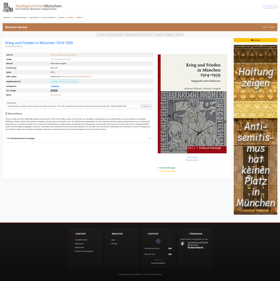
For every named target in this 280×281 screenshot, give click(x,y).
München (7, 17)
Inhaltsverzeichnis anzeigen (22, 138)
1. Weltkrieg (55, 86)
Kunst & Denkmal (48, 17)
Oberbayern (57, 95)
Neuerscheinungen (167, 168)
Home (265, 27)
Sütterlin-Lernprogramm (84, 251)
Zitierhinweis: (11, 103)
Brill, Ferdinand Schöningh (61, 59)
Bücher (70, 17)
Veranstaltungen (20, 17)
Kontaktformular (81, 240)
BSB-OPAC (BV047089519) (81, 76)
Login (113, 240)
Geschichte (34, 17)
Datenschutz (79, 247)
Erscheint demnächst (168, 171)
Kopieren (146, 106)
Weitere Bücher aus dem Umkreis (65, 81)
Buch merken (192, 157)
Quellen (61, 17)
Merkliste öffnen (192, 160)
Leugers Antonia (70, 55)
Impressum (79, 243)
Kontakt (256, 40)
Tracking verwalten (158, 263)
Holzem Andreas (57, 55)
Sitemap (114, 243)
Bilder (79, 17)
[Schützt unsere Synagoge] (255, 130)
